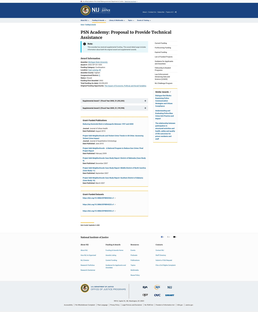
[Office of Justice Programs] (86, 10)
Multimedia (135, 270)
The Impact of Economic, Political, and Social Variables (125, 86)
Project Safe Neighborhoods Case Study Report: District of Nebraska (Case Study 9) (114, 159)
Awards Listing (111, 255)
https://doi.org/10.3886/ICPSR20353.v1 (98, 211)
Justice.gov (189, 305)
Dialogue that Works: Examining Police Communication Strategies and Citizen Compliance (164, 101)
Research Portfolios (88, 265)
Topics (133, 265)
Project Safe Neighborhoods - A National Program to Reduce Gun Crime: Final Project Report (113, 149)
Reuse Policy (135, 275)
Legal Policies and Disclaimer (132, 305)
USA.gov (180, 305)
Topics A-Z (169, 12)
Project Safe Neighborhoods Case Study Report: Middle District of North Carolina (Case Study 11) (114, 169)
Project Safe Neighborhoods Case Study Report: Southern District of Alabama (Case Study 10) (113, 179)
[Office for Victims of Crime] (157, 296)
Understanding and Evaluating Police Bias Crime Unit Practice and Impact (164, 115)
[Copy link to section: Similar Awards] (170, 92)
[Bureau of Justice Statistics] (157, 290)
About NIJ (84, 250)
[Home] (101, 10)
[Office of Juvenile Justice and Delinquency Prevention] (145, 297)
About (145, 12)
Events (133, 250)
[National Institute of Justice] (170, 288)
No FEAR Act (149, 305)
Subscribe (161, 12)
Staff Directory (161, 255)
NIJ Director (85, 260)
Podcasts (134, 255)
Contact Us (152, 12)
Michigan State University (98, 62)
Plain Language (102, 305)
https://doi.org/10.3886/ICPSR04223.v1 (98, 204)
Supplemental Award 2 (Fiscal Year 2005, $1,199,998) (103, 108)
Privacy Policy (115, 305)
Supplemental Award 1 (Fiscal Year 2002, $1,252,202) (103, 101)
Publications (135, 260)
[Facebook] (163, 238)
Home (82, 24)
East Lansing (93, 70)
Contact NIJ (160, 250)
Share (177, 13)
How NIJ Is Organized (88, 255)
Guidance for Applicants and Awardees (116, 266)
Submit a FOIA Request (164, 260)
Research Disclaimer (88, 270)
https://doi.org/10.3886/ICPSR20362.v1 (98, 198)
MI (100, 70)
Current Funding (111, 260)
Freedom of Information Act (165, 305)
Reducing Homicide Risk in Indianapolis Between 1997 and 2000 (108, 124)
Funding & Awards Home (114, 250)
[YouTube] (175, 238)
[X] (169, 238)
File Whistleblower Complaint (85, 305)
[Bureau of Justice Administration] (145, 288)
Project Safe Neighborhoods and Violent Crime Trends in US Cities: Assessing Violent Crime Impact (113, 137)
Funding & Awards (90, 24)
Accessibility (68, 305)
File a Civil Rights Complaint (166, 265)
